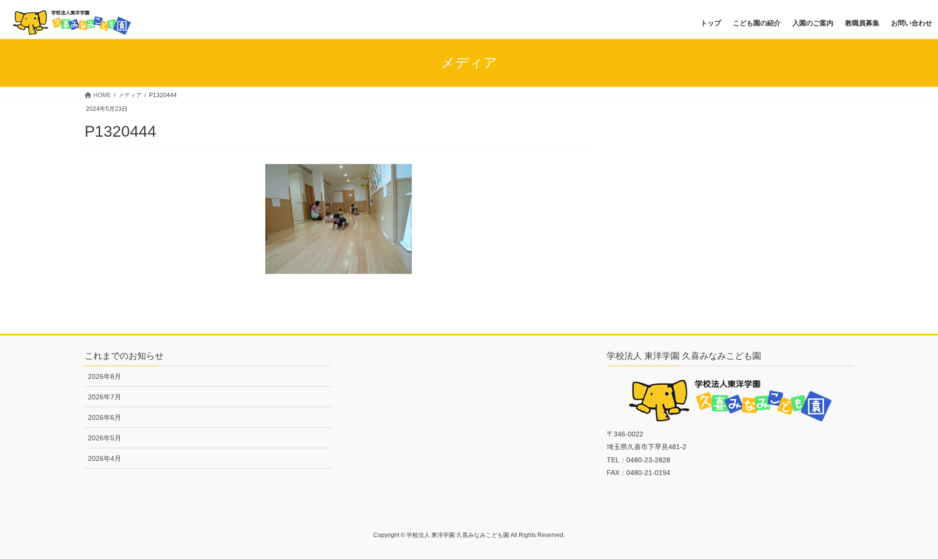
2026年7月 (104, 397)
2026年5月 (104, 438)
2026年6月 (104, 417)
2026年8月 (104, 376)
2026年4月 (104, 458)
